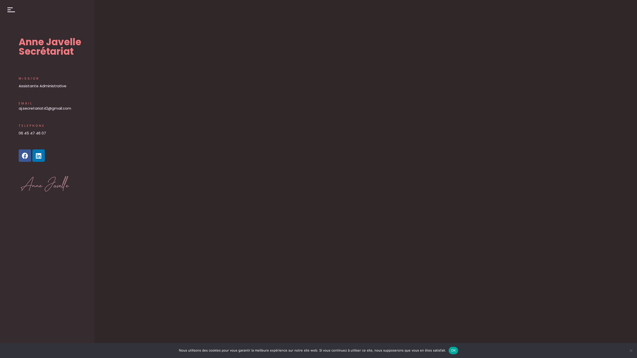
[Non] (630, 350)
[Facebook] (25, 155)
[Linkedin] (38, 155)
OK (453, 350)
